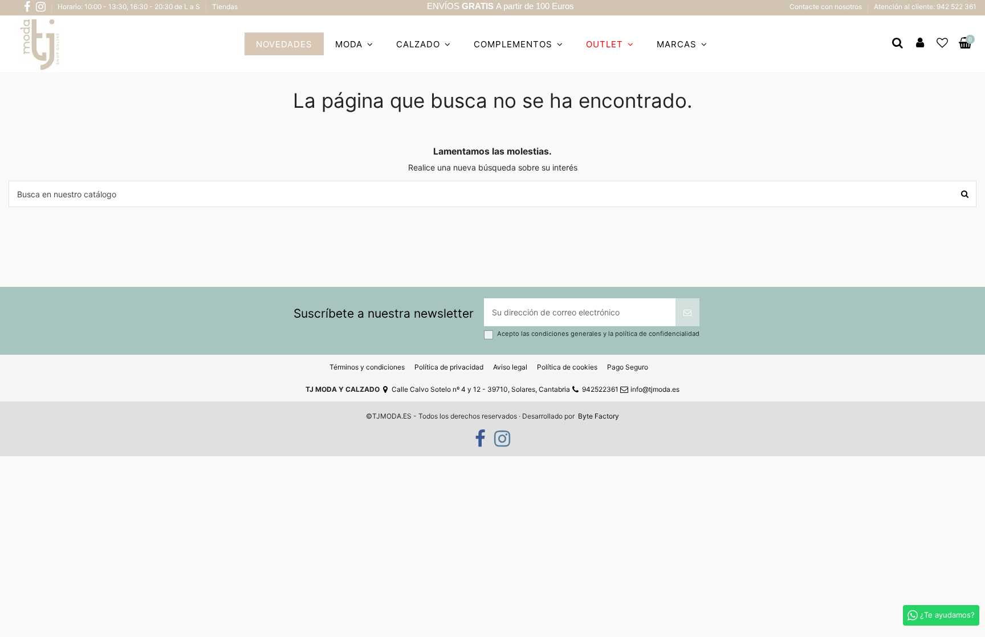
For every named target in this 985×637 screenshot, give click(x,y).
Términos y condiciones (367, 367)
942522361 (600, 389)
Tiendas (225, 6)
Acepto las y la (598, 334)
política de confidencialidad (657, 334)
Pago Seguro (627, 367)
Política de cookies (567, 367)
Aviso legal (510, 367)
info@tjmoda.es (654, 389)
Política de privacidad (448, 367)
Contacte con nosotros (826, 6)
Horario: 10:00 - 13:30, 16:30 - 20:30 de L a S (130, 6)
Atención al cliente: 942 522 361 (925, 6)
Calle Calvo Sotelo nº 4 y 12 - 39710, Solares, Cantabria (481, 389)
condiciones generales (567, 334)
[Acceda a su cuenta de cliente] (920, 44)
